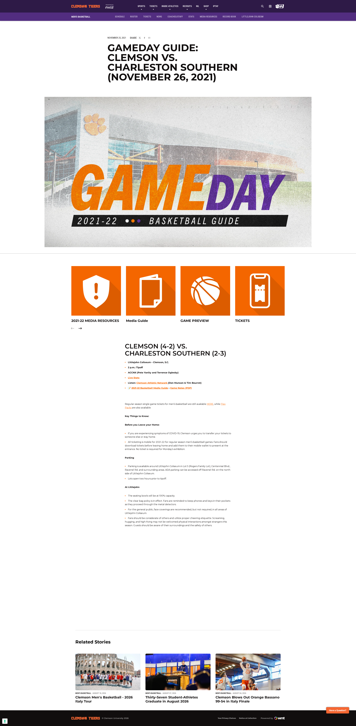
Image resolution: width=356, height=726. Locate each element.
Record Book (229, 16)
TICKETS (242, 321)
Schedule (270, 6)
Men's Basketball (83, 693)
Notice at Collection (247, 718)
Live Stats (133, 377)
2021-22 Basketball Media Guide (149, 388)
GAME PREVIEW (195, 321)
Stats (191, 16)
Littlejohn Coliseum (253, 16)
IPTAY (215, 6)
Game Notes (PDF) (181, 388)
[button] (80, 328)
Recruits (187, 6)
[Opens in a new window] (280, 6)
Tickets (153, 6)
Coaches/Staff (175, 16)
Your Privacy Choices (227, 718)
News (159, 16)
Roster (134, 16)
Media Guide (137, 321)
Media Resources (208, 16)
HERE (210, 404)
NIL (197, 6)
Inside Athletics (170, 6)
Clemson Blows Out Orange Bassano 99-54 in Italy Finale (248, 699)
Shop (206, 6)
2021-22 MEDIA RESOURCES (95, 321)
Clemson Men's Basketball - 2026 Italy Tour (104, 699)
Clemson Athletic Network (152, 383)
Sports (141, 6)
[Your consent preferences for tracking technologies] (5, 721)
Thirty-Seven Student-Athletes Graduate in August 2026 (171, 699)
